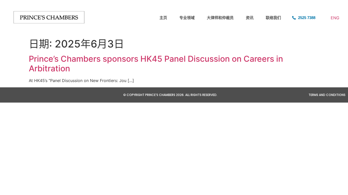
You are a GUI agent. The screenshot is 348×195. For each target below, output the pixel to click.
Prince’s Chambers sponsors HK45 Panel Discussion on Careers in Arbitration (156, 63)
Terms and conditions (327, 95)
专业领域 (187, 17)
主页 (163, 17)
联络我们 (273, 17)
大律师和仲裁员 (220, 17)
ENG (335, 17)
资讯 (249, 17)
